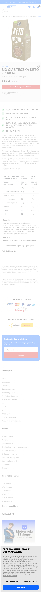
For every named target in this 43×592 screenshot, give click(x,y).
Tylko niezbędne (11, 581)
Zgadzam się (21, 587)
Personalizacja (30, 581)
